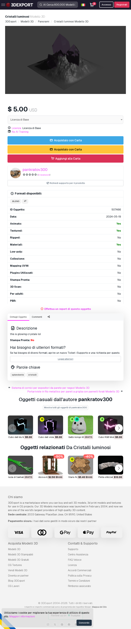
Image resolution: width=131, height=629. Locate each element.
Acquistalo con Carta (67, 140)
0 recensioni (44, 174)
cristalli (32, 374)
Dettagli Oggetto (18, 316)
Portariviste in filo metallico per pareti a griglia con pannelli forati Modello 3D (73, 391)
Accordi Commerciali (79, 570)
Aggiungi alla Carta (67, 158)
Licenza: (17, 128)
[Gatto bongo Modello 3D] (80, 425)
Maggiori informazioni (22, 616)
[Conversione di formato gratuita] (25, 201)
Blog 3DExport (16, 580)
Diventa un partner (18, 575)
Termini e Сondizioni (79, 580)
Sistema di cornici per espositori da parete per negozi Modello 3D (50, 388)
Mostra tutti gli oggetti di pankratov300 (65, 407)
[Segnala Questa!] (28, 430)
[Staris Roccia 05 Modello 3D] (80, 465)
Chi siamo (15, 497)
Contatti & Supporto (83, 543)
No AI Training (20, 131)
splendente (18, 374)
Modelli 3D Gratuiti (18, 559)
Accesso (106, 4)
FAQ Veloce (74, 559)
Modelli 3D (14, 549)
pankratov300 (35, 169)
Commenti (37, 316)
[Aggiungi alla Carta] (22, 430)
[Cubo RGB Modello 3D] (110, 425)
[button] (118, 428)
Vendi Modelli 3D (17, 570)
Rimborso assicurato (79, 586)
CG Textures (15, 565)
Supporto (73, 549)
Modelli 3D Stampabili (20, 554)
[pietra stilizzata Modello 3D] (110, 465)
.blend (15, 201)
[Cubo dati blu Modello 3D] (20, 425)
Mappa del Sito (99, 606)
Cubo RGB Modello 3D (109, 437)
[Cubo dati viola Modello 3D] (50, 425)
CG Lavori (13, 586)
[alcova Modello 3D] (50, 465)
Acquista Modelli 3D (23, 543)
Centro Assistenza (78, 554)
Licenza (72, 565)
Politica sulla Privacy (80, 575)
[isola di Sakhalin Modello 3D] (20, 465)
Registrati (121, 4)
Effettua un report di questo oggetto (67, 309)
